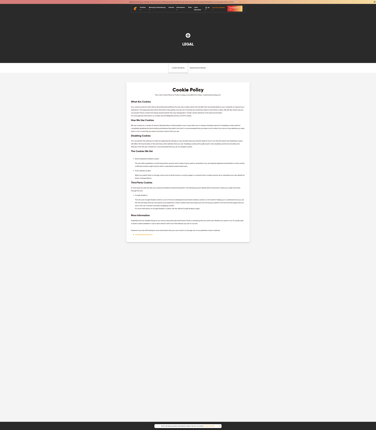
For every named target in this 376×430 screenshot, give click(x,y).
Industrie (171, 7)
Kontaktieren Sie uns (234, 8)
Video (190, 7)
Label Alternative (197, 8)
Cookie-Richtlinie (209, 426)
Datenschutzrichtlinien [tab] (198, 68)
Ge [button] (208, 7)
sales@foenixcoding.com (144, 235)
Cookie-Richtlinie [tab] (178, 68)
